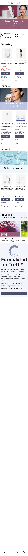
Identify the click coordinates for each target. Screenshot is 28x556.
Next (25, 61)
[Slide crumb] (10, 27)
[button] (26, 3)
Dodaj (5, 73)
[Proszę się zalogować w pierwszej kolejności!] (12, 74)
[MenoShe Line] (10, 236)
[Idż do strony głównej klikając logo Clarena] (14, 3)
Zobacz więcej (23, 217)
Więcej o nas (14, 293)
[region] (13, 35)
